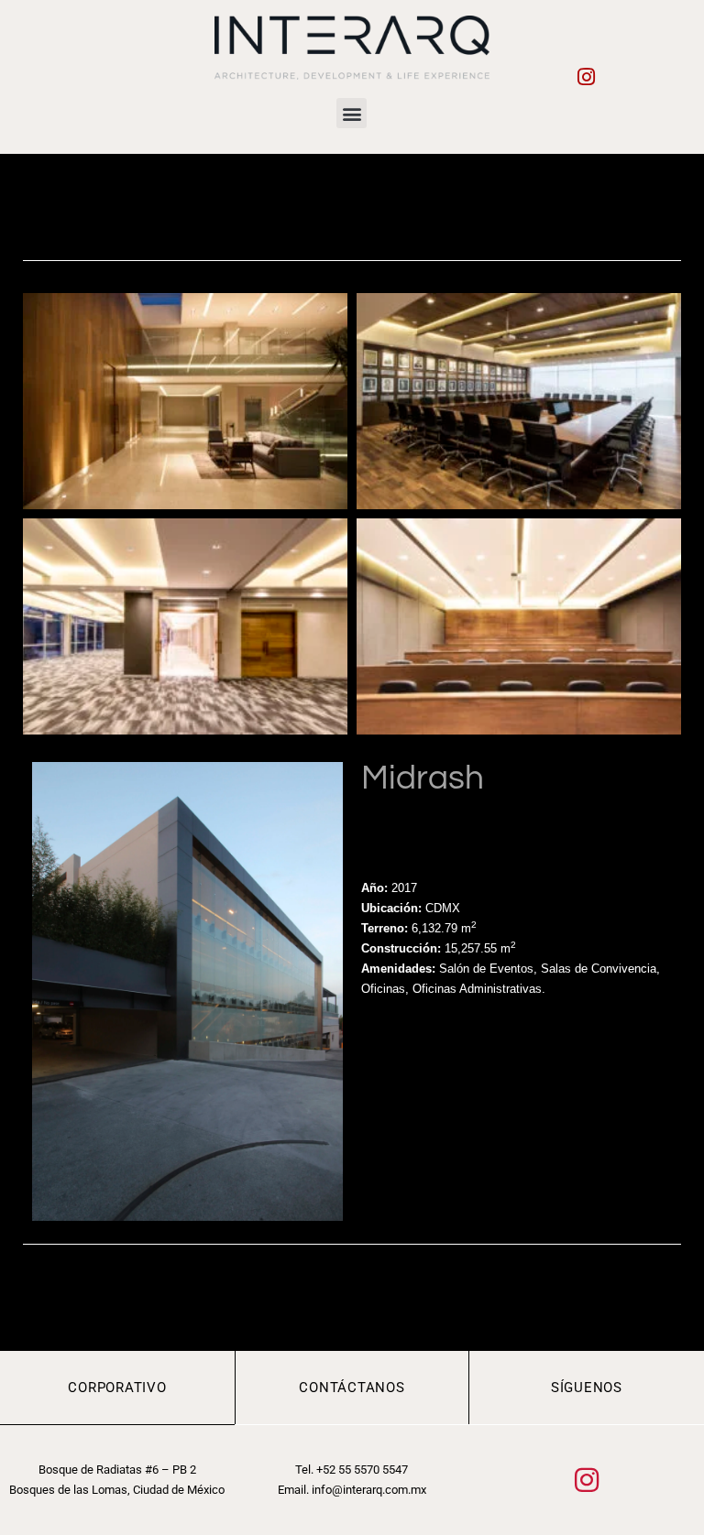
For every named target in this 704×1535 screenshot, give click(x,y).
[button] (351, 113)
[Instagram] (587, 77)
